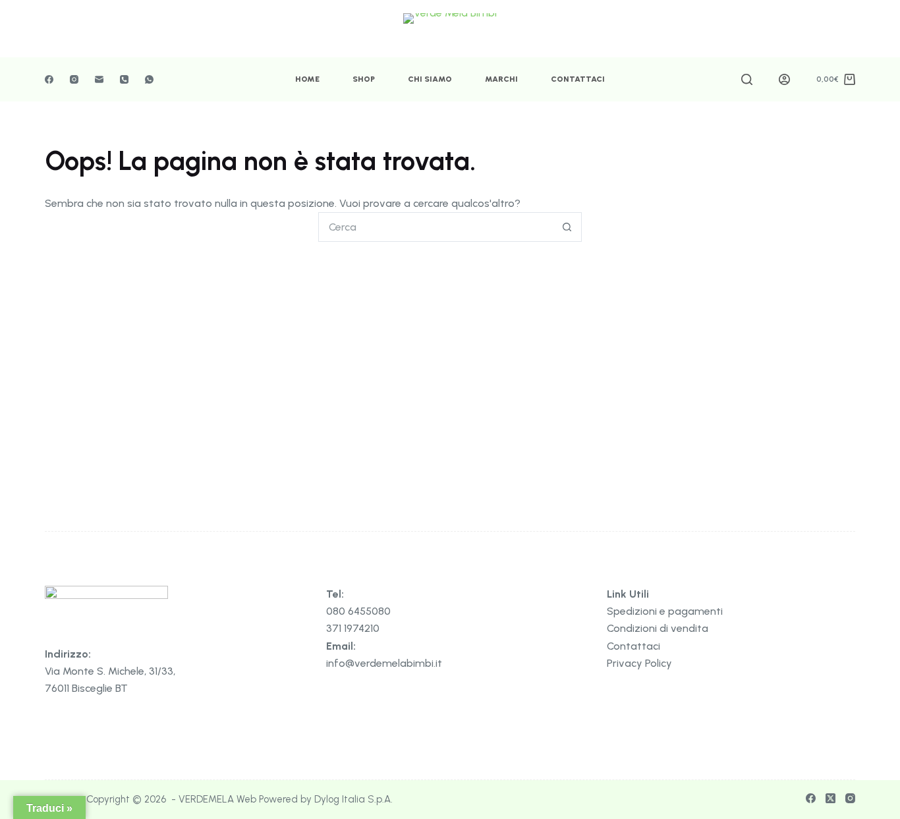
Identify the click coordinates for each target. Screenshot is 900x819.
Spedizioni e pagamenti (665, 611)
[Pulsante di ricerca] (567, 227)
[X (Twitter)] (830, 798)
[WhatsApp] (149, 79)
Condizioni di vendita (657, 628)
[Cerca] (746, 79)
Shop (363, 79)
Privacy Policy (639, 663)
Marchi (501, 79)
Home (307, 79)
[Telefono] (124, 79)
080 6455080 (358, 611)
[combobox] (436, 227)
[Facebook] (49, 79)
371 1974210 (353, 628)
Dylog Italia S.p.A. (353, 799)
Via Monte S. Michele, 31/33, (110, 671)
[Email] (99, 79)
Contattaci (578, 79)
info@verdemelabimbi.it (384, 663)
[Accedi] (784, 79)
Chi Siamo (430, 79)
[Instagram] (74, 79)
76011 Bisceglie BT (86, 688)
